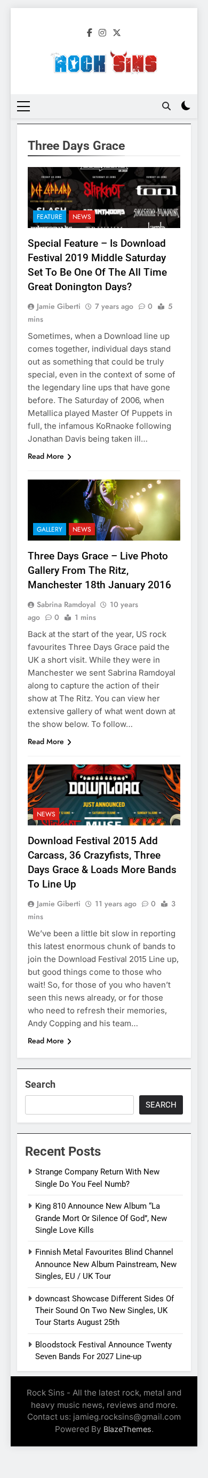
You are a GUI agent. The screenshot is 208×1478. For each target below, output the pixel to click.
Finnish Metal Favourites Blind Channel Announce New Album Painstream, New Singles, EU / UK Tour (106, 1264)
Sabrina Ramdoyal (66, 604)
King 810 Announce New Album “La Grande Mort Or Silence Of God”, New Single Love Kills (101, 1218)
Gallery (49, 529)
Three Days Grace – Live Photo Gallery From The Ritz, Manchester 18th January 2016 (99, 570)
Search (40, 1084)
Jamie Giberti (59, 306)
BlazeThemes (127, 1429)
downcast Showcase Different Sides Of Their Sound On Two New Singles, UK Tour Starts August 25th (104, 1311)
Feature (49, 217)
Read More (46, 456)
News (82, 217)
